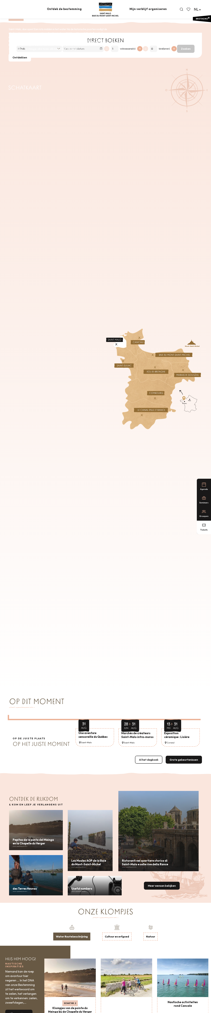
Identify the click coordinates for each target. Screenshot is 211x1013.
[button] (181, 9)
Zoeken (186, 48)
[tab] (71, 932)
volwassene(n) (128, 48)
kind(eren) (164, 48)
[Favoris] (189, 9)
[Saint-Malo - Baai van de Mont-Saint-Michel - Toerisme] (105, 10)
